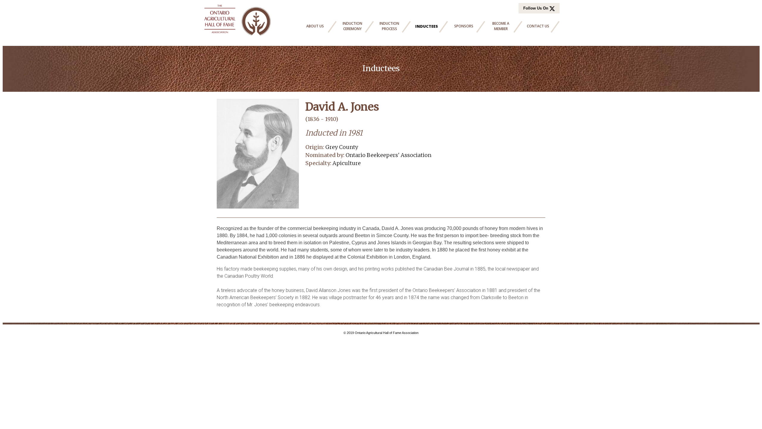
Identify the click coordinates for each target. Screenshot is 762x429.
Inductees (426, 26)
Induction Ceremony (352, 26)
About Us (315, 26)
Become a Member (500, 26)
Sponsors (463, 26)
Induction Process (389, 26)
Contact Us (538, 26)
